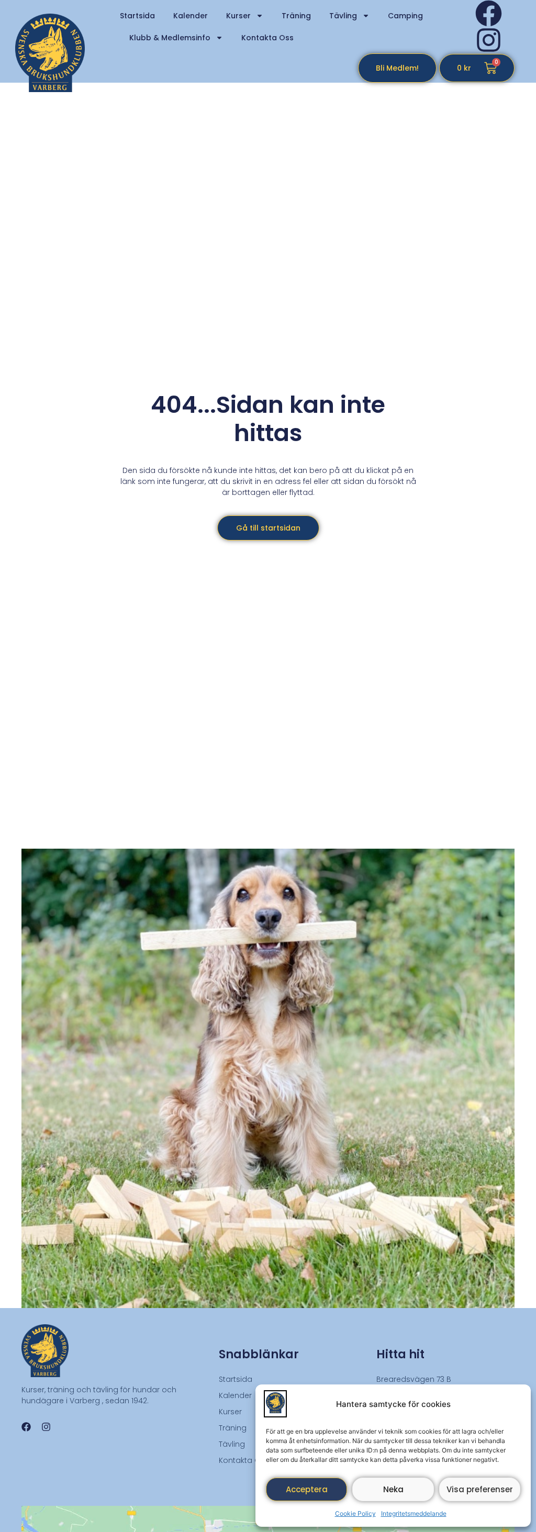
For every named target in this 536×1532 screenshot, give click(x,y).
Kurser (238, 15)
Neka (393, 1489)
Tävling (343, 15)
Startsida (137, 15)
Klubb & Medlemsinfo (169, 37)
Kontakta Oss (267, 37)
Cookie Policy (355, 1513)
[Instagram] (488, 40)
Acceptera (307, 1489)
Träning (296, 15)
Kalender (190, 15)
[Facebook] (488, 13)
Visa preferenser (479, 1489)
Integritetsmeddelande (413, 1513)
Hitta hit (400, 1354)
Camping (405, 15)
